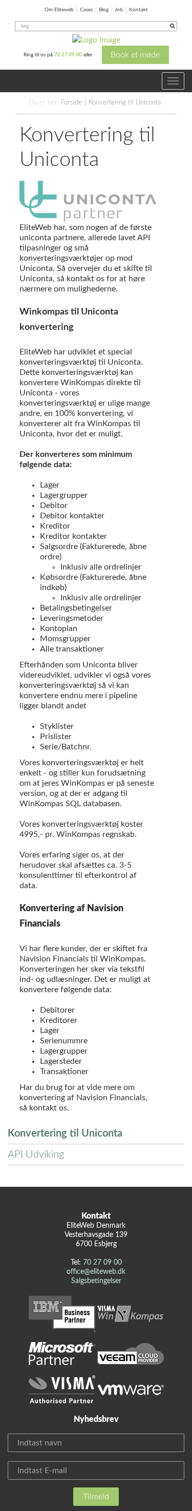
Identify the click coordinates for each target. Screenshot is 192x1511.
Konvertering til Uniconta (125, 102)
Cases (86, 9)
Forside (71, 102)
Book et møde (135, 55)
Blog (104, 9)
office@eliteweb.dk (96, 1271)
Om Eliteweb (59, 9)
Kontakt (138, 9)
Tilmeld (96, 1497)
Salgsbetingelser (96, 1281)
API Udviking (36, 1154)
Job (119, 9)
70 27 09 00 (68, 54)
